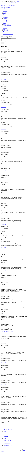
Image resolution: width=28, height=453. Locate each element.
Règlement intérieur (8, 440)
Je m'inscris (3, 79)
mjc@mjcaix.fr (4, 2)
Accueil (5, 11)
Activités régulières (8, 429)
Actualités (5, 17)
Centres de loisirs (7, 16)
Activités (5, 12)
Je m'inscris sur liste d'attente (7, 331)
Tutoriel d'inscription (8, 445)
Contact (5, 18)
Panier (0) (3, 8)
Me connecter (11, 5)
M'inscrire (3, 5)
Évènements (5, 14)
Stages (4, 13)
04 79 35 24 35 (12, 2)
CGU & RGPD (7, 443)
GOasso (17, 1)
